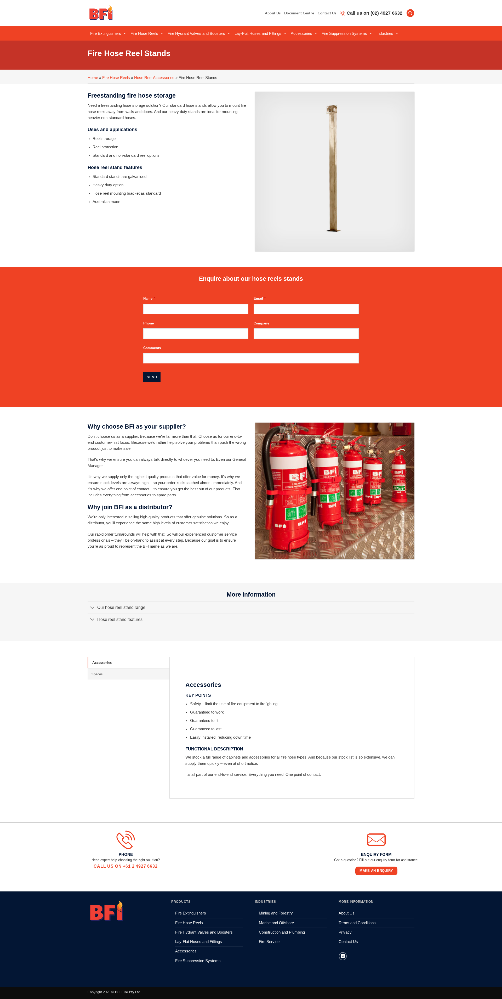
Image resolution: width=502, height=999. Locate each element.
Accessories (301, 33)
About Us (273, 13)
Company (261, 323)
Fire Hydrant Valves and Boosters (196, 33)
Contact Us (327, 13)
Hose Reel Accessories (154, 78)
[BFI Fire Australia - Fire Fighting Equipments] (101, 13)
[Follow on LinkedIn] (343, 956)
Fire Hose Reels (144, 33)
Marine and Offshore (276, 923)
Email (260, 298)
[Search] (410, 13)
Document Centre (299, 13)
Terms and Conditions (357, 923)
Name (149, 298)
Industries (384, 33)
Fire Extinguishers (105, 33)
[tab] (128, 662)
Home (93, 78)
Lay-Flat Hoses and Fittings (258, 33)
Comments (152, 348)
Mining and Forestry (276, 913)
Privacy (345, 932)
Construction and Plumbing (282, 932)
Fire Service (269, 942)
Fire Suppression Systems (344, 33)
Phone (148, 323)
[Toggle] (92, 608)
